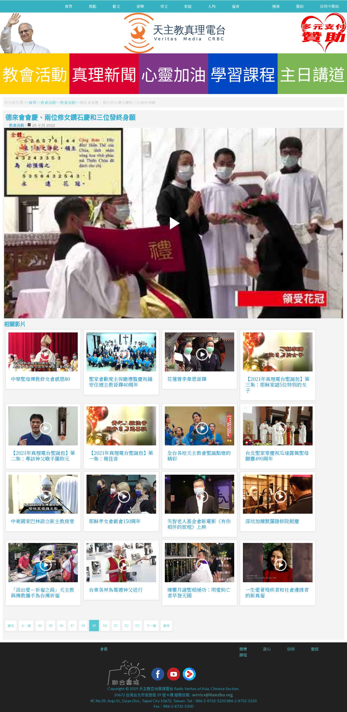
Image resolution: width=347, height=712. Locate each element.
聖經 (315, 649)
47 (72, 625)
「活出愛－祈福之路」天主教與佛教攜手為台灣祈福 (42, 592)
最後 (166, 625)
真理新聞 (104, 73)
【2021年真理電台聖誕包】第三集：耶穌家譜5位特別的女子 (277, 384)
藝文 (116, 6)
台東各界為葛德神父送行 (116, 589)
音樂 (140, 6)
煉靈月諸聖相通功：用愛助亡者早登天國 (199, 592)
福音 (235, 6)
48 (83, 625)
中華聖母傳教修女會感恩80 (40, 378)
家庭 (188, 6)
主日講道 (312, 73)
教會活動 (34, 73)
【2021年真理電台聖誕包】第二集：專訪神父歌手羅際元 (43, 455)
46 (61, 625)
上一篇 (26, 625)
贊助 (300, 6)
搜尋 (276, 6)
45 (51, 625)
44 (40, 625)
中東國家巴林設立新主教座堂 (42, 521)
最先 (11, 625)
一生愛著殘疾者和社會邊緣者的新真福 (277, 592)
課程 (243, 655)
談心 (267, 649)
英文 (164, 6)
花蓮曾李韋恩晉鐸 (186, 378)
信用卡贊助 (329, 6)
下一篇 (151, 625)
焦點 (92, 6)
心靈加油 (173, 73)
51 (116, 625)
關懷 (243, 649)
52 (126, 625)
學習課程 (242, 73)
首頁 (68, 6)
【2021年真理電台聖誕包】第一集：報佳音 (121, 455)
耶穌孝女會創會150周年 (115, 521)
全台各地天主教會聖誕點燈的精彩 (199, 455)
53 (137, 625)
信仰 (291, 649)
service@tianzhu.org (212, 694)
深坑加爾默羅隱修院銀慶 (272, 521)
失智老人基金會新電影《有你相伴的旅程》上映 (199, 523)
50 (105, 625)
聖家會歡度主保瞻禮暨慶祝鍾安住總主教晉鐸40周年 (120, 381)
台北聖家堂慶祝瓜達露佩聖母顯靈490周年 (277, 455)
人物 (212, 6)
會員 (104, 649)
